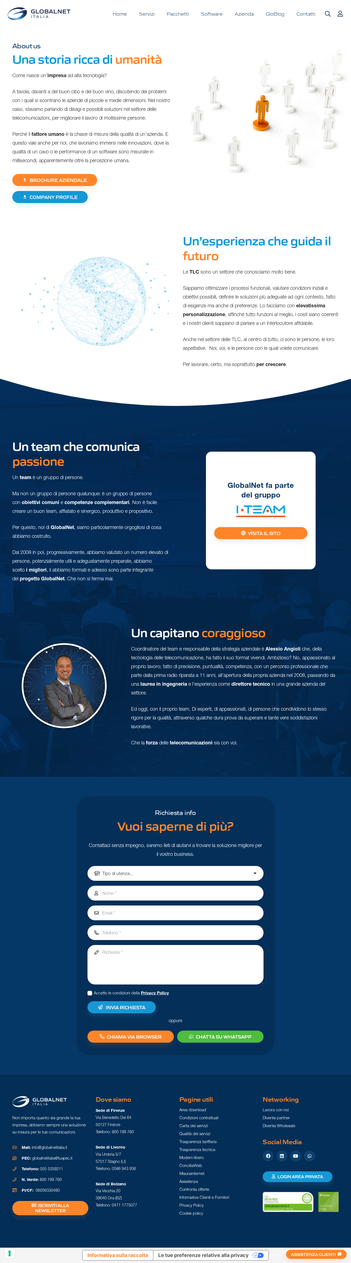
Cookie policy (191, 1213)
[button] (327, 14)
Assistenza (188, 1181)
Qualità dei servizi (194, 1133)
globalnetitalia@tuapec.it (52, 1158)
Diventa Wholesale (279, 1125)
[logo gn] (39, 13)
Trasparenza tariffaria (198, 1141)
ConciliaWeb (190, 1165)
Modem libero (191, 1157)
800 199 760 (51, 1179)
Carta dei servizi (193, 1125)
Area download (192, 1109)
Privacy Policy (155, 992)
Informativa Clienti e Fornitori (204, 1197)
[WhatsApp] (309, 1156)
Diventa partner (276, 1117)
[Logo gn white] (39, 1102)
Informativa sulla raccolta (117, 1255)
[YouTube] (295, 1156)
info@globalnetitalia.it (49, 1147)
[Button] (340, 14)
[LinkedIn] (282, 1156)
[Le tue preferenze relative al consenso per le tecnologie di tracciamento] (9, 1253)
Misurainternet (191, 1173)
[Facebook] (268, 1156)
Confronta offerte (194, 1189)
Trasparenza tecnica (197, 1149)
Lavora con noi (276, 1109)
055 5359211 (51, 1168)
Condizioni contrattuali (199, 1117)
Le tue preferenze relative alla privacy (203, 1255)
